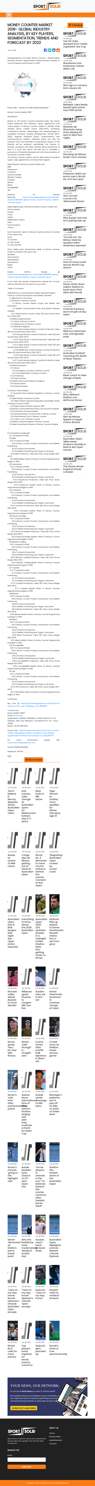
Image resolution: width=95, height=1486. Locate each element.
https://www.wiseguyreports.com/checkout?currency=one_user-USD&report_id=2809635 (34, 704)
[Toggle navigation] (9, 15)
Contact (53, 1443)
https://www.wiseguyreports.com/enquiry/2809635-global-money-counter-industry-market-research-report (33, 275)
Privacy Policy (55, 1436)
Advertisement (55, 1440)
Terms (52, 1433)
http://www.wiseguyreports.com (21, 742)
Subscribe (26, 1466)
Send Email (17, 715)
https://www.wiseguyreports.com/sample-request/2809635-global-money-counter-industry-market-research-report (34, 200)
